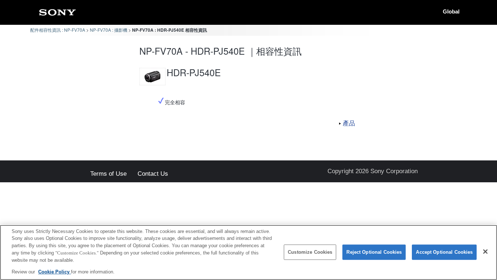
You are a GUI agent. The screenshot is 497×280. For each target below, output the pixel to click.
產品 (349, 122)
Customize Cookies (310, 252)
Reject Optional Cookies (374, 252)
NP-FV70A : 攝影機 (108, 30)
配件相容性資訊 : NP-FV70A (57, 30)
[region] (248, 252)
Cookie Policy (54, 271)
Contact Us (153, 174)
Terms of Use (108, 174)
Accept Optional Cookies (444, 252)
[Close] (485, 252)
